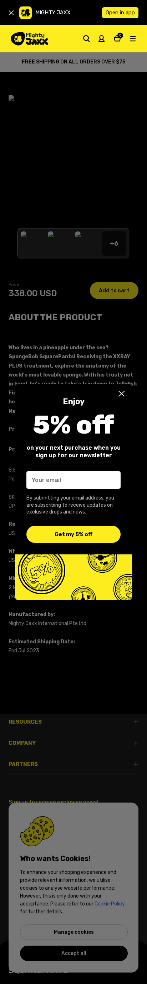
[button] (121, 394)
